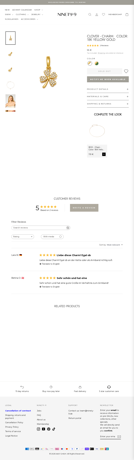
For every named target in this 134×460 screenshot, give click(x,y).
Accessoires (28, 19)
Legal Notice (11, 436)
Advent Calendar (22, 10)
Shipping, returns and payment (15, 416)
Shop (37, 10)
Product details (97, 89)
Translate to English (51, 264)
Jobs (39, 411)
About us (41, 419)
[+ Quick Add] (30, 349)
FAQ (39, 415)
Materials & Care (98, 96)
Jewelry (36, 14)
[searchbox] (38, 228)
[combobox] (22, 236)
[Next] (32, 333)
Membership (43, 424)
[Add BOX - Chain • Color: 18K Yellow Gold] (104, 154)
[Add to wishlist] (126, 71)
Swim (8, 14)
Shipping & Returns (99, 104)
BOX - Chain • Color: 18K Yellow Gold (97, 148)
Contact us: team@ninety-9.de (81, 412)
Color (91, 58)
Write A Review (84, 208)
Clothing (21, 14)
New (7, 10)
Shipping (101, 53)
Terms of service (13, 431)
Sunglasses (11, 19)
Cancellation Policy (14, 422)
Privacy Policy (12, 427)
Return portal (74, 418)
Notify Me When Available (108, 79)
